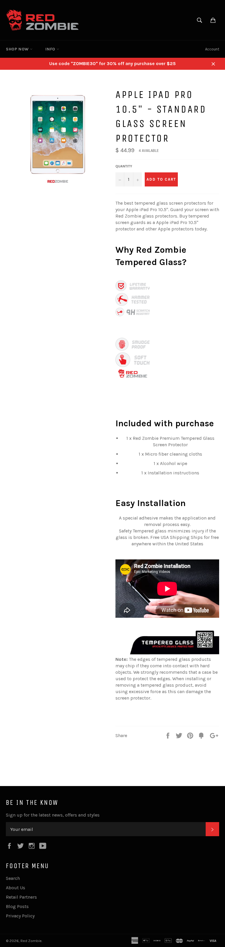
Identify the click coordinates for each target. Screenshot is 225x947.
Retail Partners (21, 897)
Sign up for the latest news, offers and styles (53, 815)
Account (212, 49)
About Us (15, 887)
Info (51, 49)
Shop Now (18, 49)
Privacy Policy (20, 916)
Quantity (123, 166)
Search (13, 878)
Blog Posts (17, 906)
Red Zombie (31, 940)
